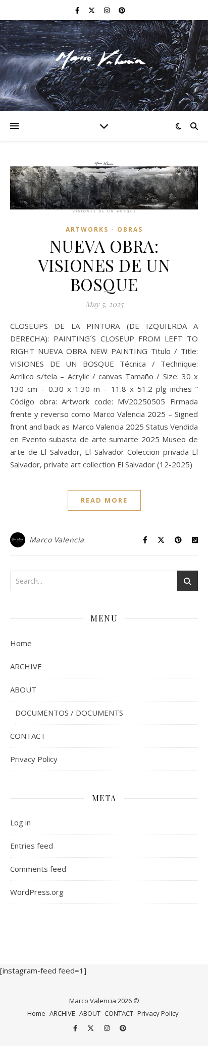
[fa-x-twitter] (92, 10)
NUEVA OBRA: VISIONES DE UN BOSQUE (104, 265)
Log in (20, 822)
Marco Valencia (56, 539)
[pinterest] (122, 10)
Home (21, 643)
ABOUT (23, 689)
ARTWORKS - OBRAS (104, 229)
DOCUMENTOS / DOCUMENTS (69, 713)
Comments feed (38, 869)
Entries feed (31, 846)
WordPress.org (37, 892)
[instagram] (107, 10)
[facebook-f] (78, 10)
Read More (104, 500)
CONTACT (27, 736)
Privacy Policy (34, 759)
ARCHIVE (26, 666)
